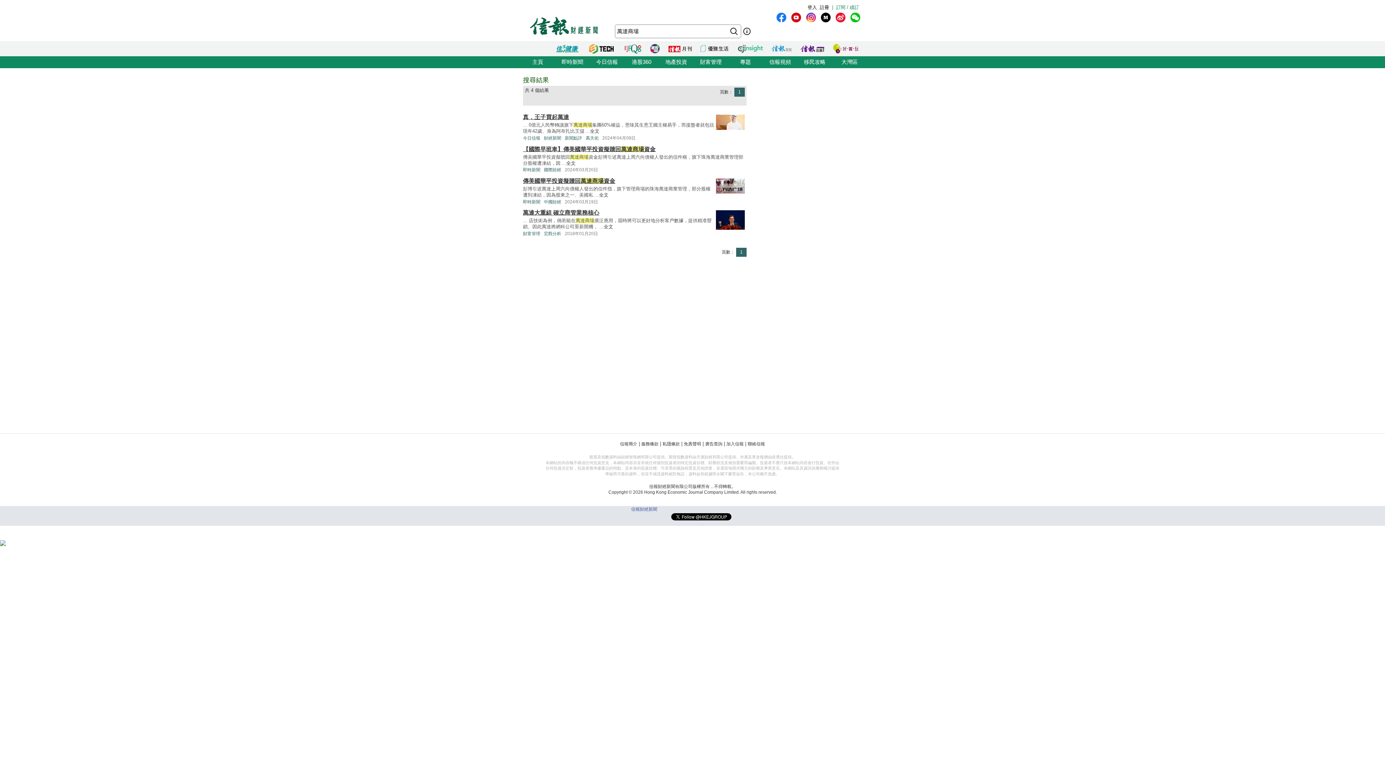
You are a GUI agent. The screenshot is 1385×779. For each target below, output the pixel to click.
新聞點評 (573, 138)
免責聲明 (692, 443)
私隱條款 (671, 443)
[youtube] (796, 17)
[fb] (781, 17)
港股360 (641, 62)
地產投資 (676, 62)
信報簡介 (628, 443)
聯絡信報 (756, 443)
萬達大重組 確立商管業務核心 (561, 213)
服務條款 (650, 443)
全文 (594, 131)
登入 (812, 7)
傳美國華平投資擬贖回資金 (569, 181)
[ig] (811, 17)
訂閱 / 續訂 (847, 7)
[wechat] (855, 17)
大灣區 (849, 62)
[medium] (826, 17)
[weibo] (840, 17)
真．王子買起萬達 (546, 117)
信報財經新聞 (644, 509)
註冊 (824, 7)
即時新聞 (572, 62)
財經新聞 (552, 138)
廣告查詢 (713, 443)
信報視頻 (780, 62)
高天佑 (592, 138)
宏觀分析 (552, 233)
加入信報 (735, 443)
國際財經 (552, 169)
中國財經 (552, 201)
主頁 (537, 62)
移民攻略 (815, 62)
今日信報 (607, 62)
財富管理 (711, 62)
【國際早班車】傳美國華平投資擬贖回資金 (589, 149)
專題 (745, 62)
